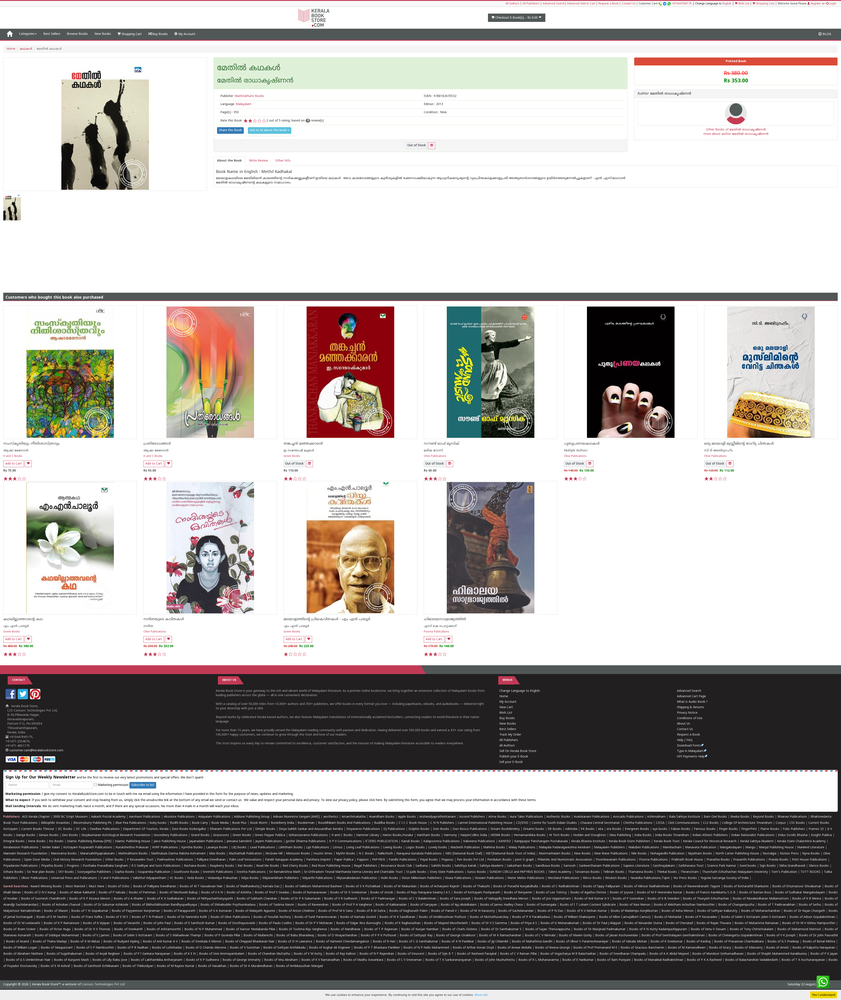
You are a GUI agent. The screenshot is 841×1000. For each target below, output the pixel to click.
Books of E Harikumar (578, 960)
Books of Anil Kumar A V (591, 899)
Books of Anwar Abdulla (514, 948)
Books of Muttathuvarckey (489, 917)
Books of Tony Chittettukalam (752, 929)
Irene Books (37, 841)
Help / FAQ (685, 740)
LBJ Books (238, 847)
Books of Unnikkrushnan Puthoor (442, 917)
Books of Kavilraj (698, 942)
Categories (27, 34)
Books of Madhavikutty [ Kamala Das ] (253, 886)
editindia (571, 829)
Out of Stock (416, 145)
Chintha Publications (637, 823)
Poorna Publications (436, 632)
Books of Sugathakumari (64, 954)
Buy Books (159, 34)
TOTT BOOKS (810, 872)
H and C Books (12, 456)
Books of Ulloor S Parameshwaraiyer (582, 942)
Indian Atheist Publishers (710, 835)
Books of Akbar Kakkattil (77, 892)
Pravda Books (778, 860)
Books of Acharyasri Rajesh (439, 886)
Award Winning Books (46, 886)
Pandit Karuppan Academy (284, 860)
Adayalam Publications (214, 817)
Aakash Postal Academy (108, 817)
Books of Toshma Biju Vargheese (303, 929)
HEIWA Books (500, 835)
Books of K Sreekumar (666, 942)
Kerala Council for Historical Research (710, 841)
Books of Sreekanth (128, 929)
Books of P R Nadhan (132, 948)
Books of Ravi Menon (634, 905)
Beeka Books (739, 817)
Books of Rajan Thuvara (713, 923)
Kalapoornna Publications (441, 841)
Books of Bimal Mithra (819, 942)
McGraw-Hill (274, 854)
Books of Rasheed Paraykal (476, 954)
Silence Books (819, 866)
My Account (186, 34)
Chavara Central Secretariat (600, 823)
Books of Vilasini (55, 911)
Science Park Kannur (721, 866)
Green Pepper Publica (270, 835)
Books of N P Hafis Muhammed (426, 948)
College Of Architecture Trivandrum (747, 823)
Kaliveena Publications (479, 841)
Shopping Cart (764, 3)
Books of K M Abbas (85, 942)
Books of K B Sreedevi (663, 899)
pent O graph (524, 860)
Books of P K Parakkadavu (531, 917)
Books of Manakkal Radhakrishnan (658, 960)
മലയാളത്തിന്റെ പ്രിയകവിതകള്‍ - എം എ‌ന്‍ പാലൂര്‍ (327, 619)
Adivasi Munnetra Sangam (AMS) (296, 817)
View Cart (506, 707)
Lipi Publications (317, 847)
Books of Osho (118, 886)
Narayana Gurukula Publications (419, 854)
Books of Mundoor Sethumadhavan (718, 954)
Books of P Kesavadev (701, 917)
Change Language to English (519, 691)
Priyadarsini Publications (20, 866)
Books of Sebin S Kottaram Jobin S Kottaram (753, 917)
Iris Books (56, 841)
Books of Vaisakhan (212, 966)
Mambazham (672, 847)
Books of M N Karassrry (477, 911)
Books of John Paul (157, 923)
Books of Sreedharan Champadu (622, 954)
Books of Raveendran (313, 905)
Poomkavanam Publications (616, 860)
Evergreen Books (637, 829)
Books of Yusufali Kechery (272, 917)
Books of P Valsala (112, 892)
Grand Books (200, 835)
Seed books (748, 866)
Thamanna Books (640, 872)
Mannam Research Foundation (25, 854)
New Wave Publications (611, 854)
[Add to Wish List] (28, 463)
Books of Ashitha (238, 892)
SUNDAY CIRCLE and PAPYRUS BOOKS (517, 872)
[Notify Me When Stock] (431, 145)
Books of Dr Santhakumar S (501, 929)
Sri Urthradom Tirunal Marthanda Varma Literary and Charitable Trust (353, 872)
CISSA (660, 823)
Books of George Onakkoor (455, 935)
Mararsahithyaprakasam (97, 854)
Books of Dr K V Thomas (92, 929)
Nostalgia (769, 854)
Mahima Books (494, 847)
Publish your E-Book (513, 757)
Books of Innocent (411, 954)
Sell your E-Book (511, 762)
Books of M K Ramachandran (500, 935)
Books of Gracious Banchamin (642, 948)
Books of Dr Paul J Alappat (602, 923)
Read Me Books (267, 866)
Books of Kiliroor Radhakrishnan (647, 886)
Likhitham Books (291, 847)
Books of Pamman (142, 892)
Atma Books (497, 817)
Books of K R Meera (806, 899)
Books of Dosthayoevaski (236, 923)
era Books (614, 829)
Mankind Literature (810, 847)
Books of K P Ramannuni (61, 923)
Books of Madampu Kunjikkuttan (634, 911)
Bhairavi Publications (792, 817)
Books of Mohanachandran (760, 911)
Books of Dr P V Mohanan (314, 923)
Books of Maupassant (56, 948)
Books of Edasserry (748, 948)
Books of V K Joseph (780, 935)
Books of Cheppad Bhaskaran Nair (250, 942)
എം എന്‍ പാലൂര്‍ (16, 626)
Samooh (570, 866)
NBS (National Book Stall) (463, 854)
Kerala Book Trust (667, 841)
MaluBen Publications (643, 847)
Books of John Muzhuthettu (495, 960)
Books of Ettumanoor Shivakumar (796, 886)
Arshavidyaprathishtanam (437, 817)
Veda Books (195, 878)
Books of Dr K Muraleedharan (251, 966)
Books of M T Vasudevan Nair (201, 886)
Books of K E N (185, 954)
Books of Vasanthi (126, 923)
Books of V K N (212, 892)
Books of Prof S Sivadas (272, 892)
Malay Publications (522, 847)
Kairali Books (410, 841)
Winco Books (592, 878)
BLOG (826, 34)
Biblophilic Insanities (55, 823)
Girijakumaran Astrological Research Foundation (115, 835)
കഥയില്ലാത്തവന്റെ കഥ (23, 619)
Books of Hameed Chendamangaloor (342, 942)
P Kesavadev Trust (140, 860)
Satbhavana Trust (691, 866)
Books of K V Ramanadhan (320, 960)
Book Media (220, 823)
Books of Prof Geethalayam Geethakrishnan (673, 935)
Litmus (338, 847)
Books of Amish (777, 948)
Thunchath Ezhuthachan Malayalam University (735, 872)
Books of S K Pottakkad (363, 886)
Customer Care (665, 3)
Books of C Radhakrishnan (560, 886)
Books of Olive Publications (230, 917)
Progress (73, 866)
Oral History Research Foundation (77, 860)
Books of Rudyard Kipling (121, 942)
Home (11, 49)
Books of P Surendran (628, 899)
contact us (234, 800)
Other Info (282, 161)
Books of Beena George (552, 948)
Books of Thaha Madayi (50, 942)
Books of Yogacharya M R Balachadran (568, 954)
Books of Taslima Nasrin (276, 905)
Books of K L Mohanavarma (538, 960)
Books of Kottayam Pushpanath (477, 892)
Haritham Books (428, 835)
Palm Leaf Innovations (245, 860)
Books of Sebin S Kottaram (132, 935)
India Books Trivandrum (672, 835)
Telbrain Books (613, 872)
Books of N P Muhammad (203, 929)
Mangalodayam (731, 847)
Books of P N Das (550, 911)
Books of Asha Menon (677, 911)
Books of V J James (96, 935)
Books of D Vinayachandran (337, 935)
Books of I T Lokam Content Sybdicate (588, 905)
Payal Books (429, 860)
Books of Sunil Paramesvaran (315, 917)
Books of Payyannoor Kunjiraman (136, 911)
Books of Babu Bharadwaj (295, 935)
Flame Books (769, 829)
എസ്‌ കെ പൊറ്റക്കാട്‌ (440, 626)
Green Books (292, 456)
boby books (158, 823)
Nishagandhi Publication (667, 854)
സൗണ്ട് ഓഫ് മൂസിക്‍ (441, 444)
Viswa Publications (458, 878)
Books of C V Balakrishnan (417, 899)
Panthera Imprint (318, 860)
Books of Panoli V (443, 911)
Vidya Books (250, 878)
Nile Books (639, 854)
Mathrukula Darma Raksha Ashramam (178, 854)
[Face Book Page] (11, 698)
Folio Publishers (794, 829)
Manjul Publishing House (776, 847)
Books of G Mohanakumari (560, 923)
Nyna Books (811, 854)
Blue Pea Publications (130, 823)
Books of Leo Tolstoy (551, 892)
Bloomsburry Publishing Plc (92, 823)
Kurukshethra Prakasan (132, 847)
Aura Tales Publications (526, 817)
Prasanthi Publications (749, 860)
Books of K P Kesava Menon (89, 899)
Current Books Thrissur (37, 829)
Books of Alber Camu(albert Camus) (625, 917)
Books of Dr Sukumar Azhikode (106, 905)
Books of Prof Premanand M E (595, 948)
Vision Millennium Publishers (422, 878)
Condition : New (435, 112)
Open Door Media (37, 860)
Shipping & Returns (690, 707)
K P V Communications (345, 841)
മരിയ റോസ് (433, 450)
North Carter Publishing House (737, 854)
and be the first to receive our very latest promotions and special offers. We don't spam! (104, 777)
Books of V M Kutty (308, 954)
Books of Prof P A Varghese (352, 905)
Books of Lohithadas (167, 948)
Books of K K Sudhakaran (165, 899)
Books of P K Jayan (824, 954)
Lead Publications (262, 847)
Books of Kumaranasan (310, 892)
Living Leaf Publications (363, 847)
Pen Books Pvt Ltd (470, 860)
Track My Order (510, 735)
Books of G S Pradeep (783, 942)
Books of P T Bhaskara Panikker (377, 948)
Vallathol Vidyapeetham (149, 878)
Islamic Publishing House (132, 841)
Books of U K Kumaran (215, 911)
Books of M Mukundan (400, 886)
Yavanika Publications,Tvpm (650, 878)
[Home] (9, 34)
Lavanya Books (217, 847)
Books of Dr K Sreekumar (348, 892)
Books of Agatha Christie (588, 892)
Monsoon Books (298, 854)
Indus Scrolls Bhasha (792, 835)
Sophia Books (124, 872)
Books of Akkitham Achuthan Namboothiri (684, 905)
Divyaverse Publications (363, 829)
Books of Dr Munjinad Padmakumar (600, 929)
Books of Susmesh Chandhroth (43, 899)
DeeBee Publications (105, 829)
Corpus (781, 823)
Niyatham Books (700, 854)
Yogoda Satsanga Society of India (724, 878)
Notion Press (789, 854)
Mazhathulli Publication (245, 854)
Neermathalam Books (555, 854)
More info (481, 994)
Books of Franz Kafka (86, 917)
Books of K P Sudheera (202, 960)
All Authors (512, 3)
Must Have (96, 886)
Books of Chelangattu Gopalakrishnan (735, 935)
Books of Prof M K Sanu (335, 911)
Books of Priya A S (524, 923)
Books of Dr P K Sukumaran (301, 899)
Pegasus (447, 860)
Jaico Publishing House (170, 841)
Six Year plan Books (41, 872)
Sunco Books (476, 872)
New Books (102, 34)
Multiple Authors (576, 450)
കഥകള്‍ (26, 49)
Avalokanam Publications (592, 817)
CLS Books (711, 823)
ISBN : (440, 96)
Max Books (217, 854)
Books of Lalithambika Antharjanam (156, 960)
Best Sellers (51, 34)
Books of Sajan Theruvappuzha (547, 929)
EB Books (555, 829)
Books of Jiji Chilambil (492, 942)
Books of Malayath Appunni (255, 911)
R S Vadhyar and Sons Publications (155, 866)
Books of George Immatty (242, 960)
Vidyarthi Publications (317, 878)
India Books (643, 835)
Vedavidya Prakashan (223, 878)
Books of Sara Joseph (455, 899)
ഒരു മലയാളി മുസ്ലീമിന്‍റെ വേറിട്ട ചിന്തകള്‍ (739, 444)
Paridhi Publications (403, 860)
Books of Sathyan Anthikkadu (284, 948)
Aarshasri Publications (144, 817)
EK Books (588, 829)
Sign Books (768, 866)
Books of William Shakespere (574, 917)
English (727, 3)
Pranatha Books (718, 860)
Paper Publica (343, 860)
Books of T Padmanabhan (776, 905)
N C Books (366, 854)
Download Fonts (689, 746)
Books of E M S (117, 917)
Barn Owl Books (715, 817)
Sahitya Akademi (491, 866)
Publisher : (242, 96)
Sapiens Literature (636, 866)
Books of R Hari (384, 942)
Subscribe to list (142, 785)
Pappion (363, 860)
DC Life (81, 829)
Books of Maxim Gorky (575, 935)
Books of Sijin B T (441, 954)
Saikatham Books (519, 866)
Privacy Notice (687, 713)
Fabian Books (680, 829)
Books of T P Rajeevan (381, 929)
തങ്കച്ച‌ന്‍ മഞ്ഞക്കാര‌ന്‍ (303, 444)
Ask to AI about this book (269, 130)
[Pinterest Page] (35, 698)
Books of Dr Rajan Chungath (804, 911)
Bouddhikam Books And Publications (344, 823)
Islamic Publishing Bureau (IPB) (89, 841)
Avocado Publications (628, 817)
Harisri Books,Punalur (398, 835)
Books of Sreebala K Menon (201, 942)
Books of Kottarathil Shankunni (746, 886)
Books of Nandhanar (345, 929)
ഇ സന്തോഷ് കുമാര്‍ (299, 450)
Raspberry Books (222, 866)
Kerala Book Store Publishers (629, 841)
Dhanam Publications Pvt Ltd (231, 829)
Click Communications (684, 823)
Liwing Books (392, 847)
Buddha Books (384, 823)
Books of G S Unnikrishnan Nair (28, 960)
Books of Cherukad (679, 923)
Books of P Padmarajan (378, 899)
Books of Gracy (720, 948)
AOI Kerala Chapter (36, 817)
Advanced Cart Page (691, 696)
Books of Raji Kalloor (341, 954)
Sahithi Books (441, 866)
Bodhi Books (179, 823)
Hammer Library (367, 835)
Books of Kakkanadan (391, 905)
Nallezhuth (385, 854)
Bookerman (306, 823)
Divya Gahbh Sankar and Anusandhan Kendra (311, 829)
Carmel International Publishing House (485, 823)
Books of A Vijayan (96, 923)
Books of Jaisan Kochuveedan (616, 935)
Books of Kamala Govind (358, 917)
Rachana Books (195, 866)
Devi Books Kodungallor (189, 829)
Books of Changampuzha (736, 905)
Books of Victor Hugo (55, 929)
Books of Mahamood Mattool (799, 929)
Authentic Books (558, 817)
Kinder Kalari (51, 847)
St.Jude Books (416, 872)
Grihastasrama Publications (308, 835)
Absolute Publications (179, 817)
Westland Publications (564, 878)
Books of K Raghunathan (402, 923)
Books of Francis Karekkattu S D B (710, 892)
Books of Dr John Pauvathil (818, 935)
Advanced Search (554, 3)
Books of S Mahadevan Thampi (178, 935)
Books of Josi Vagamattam (551, 899)
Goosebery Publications (170, 835)
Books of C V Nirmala (540, 935)
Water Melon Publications (525, 878)
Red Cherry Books (295, 866)
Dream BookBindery (505, 829)
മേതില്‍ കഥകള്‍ (248, 68)
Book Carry (200, 823)
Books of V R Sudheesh (340, 899)
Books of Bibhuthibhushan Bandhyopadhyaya (164, 905)
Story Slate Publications (447, 872)
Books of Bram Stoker (19, 929)
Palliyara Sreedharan (211, 860)
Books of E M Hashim (52, 917)
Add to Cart (13, 464)
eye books (660, 829)
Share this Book (230, 130)
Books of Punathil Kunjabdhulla (515, 886)
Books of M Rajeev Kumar (175, 966)
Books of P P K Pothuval (378, 935)
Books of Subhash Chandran (257, 899)
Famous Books (705, 829)
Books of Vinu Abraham (281, 960)
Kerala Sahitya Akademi (757, 841)
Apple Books (407, 817)
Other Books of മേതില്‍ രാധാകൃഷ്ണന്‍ (736, 130)
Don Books (441, 829)
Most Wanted (75, 886)
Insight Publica (821, 835)
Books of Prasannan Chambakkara (739, 942)
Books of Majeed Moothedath (446, 923)
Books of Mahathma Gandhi (532, 942)
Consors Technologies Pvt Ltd (103, 984)
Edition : (433, 104)
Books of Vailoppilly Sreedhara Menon (501, 899)
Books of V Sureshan (245, 948)
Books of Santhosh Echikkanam (96, 966)
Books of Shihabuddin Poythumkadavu (228, 905)
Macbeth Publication (465, 847)
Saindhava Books (547, 866)
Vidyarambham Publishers (280, 878)
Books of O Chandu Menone (206, 948)
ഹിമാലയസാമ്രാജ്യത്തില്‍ (445, 619)
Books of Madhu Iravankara (363, 960)
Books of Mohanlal (667, 917)
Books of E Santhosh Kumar (194, 923)
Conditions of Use (689, 718)
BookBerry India (282, 823)
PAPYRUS (378, 860)
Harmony (450, 835)
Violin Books (389, 878)
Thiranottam (689, 872)
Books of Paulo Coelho (275, 923)
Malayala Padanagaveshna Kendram (564, 847)
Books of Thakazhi (476, 886)
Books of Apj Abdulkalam (459, 905)
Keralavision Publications (21, 847)
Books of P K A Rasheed (704, 960)
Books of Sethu (810, 905)
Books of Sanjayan (423, 905)
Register (815, 3)
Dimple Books (265, 829)
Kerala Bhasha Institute (588, 841)
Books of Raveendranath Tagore (696, 886)
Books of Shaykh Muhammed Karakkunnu (777, 954)
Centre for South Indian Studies (554, 823)
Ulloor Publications (34, 878)
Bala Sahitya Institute (684, 817)
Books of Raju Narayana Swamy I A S (423, 892)
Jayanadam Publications (206, 841)
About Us (683, 724)
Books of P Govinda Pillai (222, 935)
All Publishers (531, 3)
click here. (376, 800)
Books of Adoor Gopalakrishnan (812, 917)
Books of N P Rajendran (376, 954)
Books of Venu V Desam (708, 929)
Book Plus (239, 823)
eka (600, 829)
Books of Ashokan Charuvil (61, 905)
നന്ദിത (148, 626)
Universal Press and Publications (74, 878)
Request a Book (608, 3)
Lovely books (437, 847)
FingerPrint (749, 829)
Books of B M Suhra (371, 911)
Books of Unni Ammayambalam (221, 954)
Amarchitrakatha (354, 817)
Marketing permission (113, 785)
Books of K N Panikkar (458, 942)
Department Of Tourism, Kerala (145, 829)
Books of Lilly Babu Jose (109, 960)
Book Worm (258, 823)
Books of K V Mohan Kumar (587, 911)
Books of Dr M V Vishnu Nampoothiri (808, 923)
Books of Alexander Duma (643, 923)
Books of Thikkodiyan (137, 966)
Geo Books (70, 835)
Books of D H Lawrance (295, 942)
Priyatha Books (52, 866)
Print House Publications (809, 860)
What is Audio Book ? (692, 702)
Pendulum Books (499, 860)
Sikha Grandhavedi (792, 866)
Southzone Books (186, 872)
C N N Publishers (442, 823)
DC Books (65, 829)
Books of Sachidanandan (516, 911)
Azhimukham (656, 817)
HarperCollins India (473, 835)
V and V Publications (115, 878)
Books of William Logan (20, 948)
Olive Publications (435, 456)
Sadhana (421, 866)
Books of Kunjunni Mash (71, 960)
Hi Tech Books (559, 835)
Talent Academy (559, 872)
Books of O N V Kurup (40, 892)
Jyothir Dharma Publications (306, 841)
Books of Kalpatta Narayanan (813, 948)
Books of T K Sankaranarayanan (448, 960)
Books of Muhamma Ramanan (757, 923)
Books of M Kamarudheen (686, 948)
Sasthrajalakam (664, 866)
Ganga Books (25, 835)
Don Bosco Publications (470, 829)
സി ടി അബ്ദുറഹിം (718, 450)
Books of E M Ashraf (55, 966)
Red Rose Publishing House (331, 866)
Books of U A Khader (128, 899)
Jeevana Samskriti (239, 841)
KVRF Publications (165, 847)
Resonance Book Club (396, 866)
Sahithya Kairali (465, 866)
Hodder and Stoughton (589, 835)
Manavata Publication (700, 847)
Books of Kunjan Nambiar (419, 929)
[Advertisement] (420, 253)
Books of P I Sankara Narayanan (147, 954)
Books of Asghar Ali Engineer (329, 948)
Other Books (114, 860)
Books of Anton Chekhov (296, 911)
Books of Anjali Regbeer (102, 954)
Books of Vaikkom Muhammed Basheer (313, 886)
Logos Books (415, 847)
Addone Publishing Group (252, 817)
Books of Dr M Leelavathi (21, 923)
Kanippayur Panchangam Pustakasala (541, 841)
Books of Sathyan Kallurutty (717, 911)
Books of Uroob (381, 892)
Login (832, 3)
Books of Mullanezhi (258, 935)
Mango (750, 847)
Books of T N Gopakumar (89, 911)
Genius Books (48, 835)
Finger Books (728, 829)
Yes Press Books (685, 878)
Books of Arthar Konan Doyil (473, 948)
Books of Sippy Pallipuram (601, 886)
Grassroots (221, 835)
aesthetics (330, 817)
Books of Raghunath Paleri (408, 911)
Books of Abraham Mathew (23, 954)
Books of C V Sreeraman (404, 960)
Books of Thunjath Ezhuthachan (706, 899)
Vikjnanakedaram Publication (356, 878)
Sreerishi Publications (218, 872)
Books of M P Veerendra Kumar (659, 892)
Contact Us (628, 3)
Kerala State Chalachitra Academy (801, 841)
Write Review (258, 161)
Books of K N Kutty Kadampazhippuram (658, 929)
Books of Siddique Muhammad (57, 935)
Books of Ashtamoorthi (164, 929)
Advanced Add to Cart (581, 3)
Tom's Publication (784, 872)
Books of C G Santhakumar (418, 942)
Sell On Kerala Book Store (517, 751)
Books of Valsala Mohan (629, 942)
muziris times (322, 854)
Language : (235, 104)
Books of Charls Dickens (459, 929)
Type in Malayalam (690, 751)
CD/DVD (522, 823)
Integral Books (14, 841)
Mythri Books (345, 854)
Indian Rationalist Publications (752, 835)
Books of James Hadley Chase (501, 905)
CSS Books (797, 823)
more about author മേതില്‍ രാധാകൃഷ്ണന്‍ (736, 134)
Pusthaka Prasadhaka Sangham (105, 866)
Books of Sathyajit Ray (416, 935)
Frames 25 (816, 829)
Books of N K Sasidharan (397, 917)
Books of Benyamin (518, 892)
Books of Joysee (621, 892)
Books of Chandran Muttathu (269, 954)
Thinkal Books (667, 872)
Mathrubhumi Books (133, 854)
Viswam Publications (489, 878)
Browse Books (77, 34)
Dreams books (533, 829)
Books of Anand (17, 942)
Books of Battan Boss (755, 892)
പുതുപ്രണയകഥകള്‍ (582, 444)
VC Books (177, 878)
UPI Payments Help (691, 757)
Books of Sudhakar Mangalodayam (800, 892)
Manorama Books (64, 854)
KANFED (504, 841)
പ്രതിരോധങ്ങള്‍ (157, 444)
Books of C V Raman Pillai (518, 954)
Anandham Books (381, 817)
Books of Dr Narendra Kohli (187, 917)
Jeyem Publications (268, 841)
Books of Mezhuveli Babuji (178, 892)
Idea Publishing (620, 835)
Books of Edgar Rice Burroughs (358, 923)
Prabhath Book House (687, 860)
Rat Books (245, 866)
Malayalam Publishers (609, 847)
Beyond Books (763, 817)
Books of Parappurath (179, 911)
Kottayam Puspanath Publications (87, 847)
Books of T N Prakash (147, 917)
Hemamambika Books (530, 835)
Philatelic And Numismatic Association (564, 860)
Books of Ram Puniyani (613, 960)
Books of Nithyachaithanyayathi (210, 899)
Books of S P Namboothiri (95, 948)
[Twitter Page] (23, 698)
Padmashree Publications (175, 860)
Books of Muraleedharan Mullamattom (761, 899)
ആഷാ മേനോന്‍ (15, 450)
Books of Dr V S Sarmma (489, 923)
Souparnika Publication (154, 872)
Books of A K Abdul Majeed (669, 954)
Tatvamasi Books (587, 872)
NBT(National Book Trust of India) (510, 854)
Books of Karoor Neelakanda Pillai (250, 929)
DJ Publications (394, 829)
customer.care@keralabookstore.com (36, 750)
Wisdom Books (616, 878)
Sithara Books (13, 872)
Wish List (743, 3)
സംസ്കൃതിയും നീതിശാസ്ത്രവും (31, 444)
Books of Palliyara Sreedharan (154, 886)
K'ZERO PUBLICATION (381, 841)
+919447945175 (682, 3)
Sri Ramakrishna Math (284, 872)
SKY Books (66, 872)
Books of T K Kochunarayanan (803, 960)
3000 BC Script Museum (70, 817)
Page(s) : (229, 112)
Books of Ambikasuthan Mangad (299, 966)
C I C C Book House (413, 823)
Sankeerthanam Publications (599, 866)
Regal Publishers (365, 866)
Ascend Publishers (472, 817)
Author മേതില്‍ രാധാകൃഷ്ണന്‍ (664, 94)
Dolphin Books (418, 829)
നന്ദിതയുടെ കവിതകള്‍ (163, 619)
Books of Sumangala (541, 905)
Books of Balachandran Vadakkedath (751, 960)
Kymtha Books (192, 847)
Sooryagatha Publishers (94, 872)
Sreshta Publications (251, 872)
